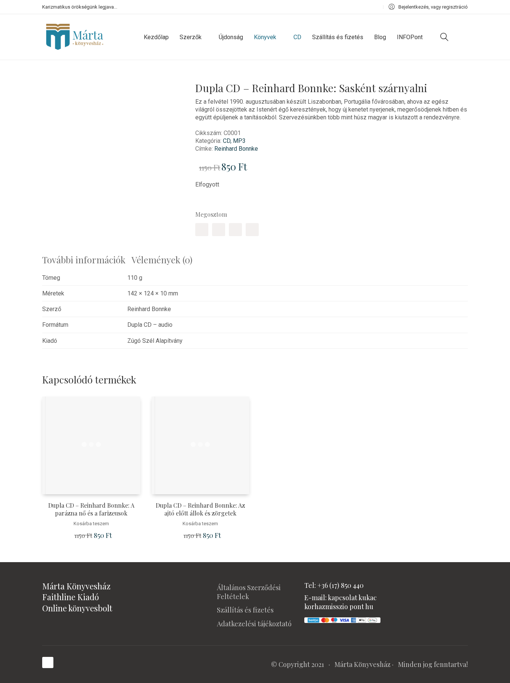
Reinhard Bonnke (236, 148)
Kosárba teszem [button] (91, 523)
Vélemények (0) (161, 260)
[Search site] (444, 38)
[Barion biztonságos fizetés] (342, 619)
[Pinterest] (235, 229)
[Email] (252, 229)
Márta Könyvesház (363, 664)
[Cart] (464, 37)
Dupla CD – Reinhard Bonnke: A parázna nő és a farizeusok (91, 509)
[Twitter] (218, 229)
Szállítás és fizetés (245, 609)
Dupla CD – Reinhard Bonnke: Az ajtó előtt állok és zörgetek (200, 509)
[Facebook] (201, 229)
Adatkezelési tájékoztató (254, 623)
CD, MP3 (234, 140)
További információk (83, 260)
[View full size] (53, 83)
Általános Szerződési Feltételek (249, 592)
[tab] (86, 260)
